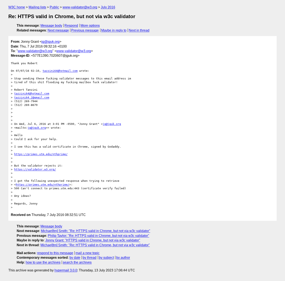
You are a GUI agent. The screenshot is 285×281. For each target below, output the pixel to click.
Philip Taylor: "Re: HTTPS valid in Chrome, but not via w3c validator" (98, 235)
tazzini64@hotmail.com (60, 70)
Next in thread (139, 30)
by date (74, 257)
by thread (89, 257)
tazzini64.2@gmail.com (31, 97)
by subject (106, 257)
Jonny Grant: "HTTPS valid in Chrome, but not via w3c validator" (92, 240)
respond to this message (55, 253)
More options (90, 25)
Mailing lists (37, 7)
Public (54, 7)
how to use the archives (43, 262)
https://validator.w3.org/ (35, 169)
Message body (51, 25)
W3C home (16, 7)
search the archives (77, 262)
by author (123, 257)
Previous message (85, 30)
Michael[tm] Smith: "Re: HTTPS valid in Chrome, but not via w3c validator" (95, 231)
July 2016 (108, 7)
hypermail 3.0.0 (65, 270)
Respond (71, 25)
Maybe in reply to (113, 30)
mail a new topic (88, 253)
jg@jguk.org (50, 41)
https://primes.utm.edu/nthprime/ (41, 154)
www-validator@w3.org (80, 7)
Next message (58, 30)
